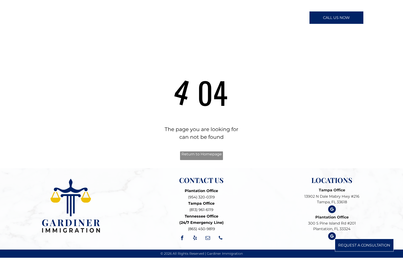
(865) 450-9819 (201, 229)
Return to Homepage (201, 154)
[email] (207, 238)
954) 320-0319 (202, 197)
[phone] (220, 238)
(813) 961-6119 (201, 209)
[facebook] (182, 238)
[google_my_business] (332, 209)
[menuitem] (129, 17)
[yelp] (194, 238)
